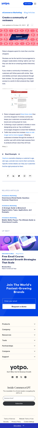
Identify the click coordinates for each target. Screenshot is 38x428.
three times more (26, 114)
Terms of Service (9, 419)
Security (6, 421)
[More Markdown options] (32, 25)
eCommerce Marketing (12, 12)
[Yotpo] (5, 3)
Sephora (5, 158)
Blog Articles (29, 12)
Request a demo (19, 306)
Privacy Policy (16, 421)
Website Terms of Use (26, 419)
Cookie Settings (29, 421)
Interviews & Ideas (8, 253)
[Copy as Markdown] (28, 25)
